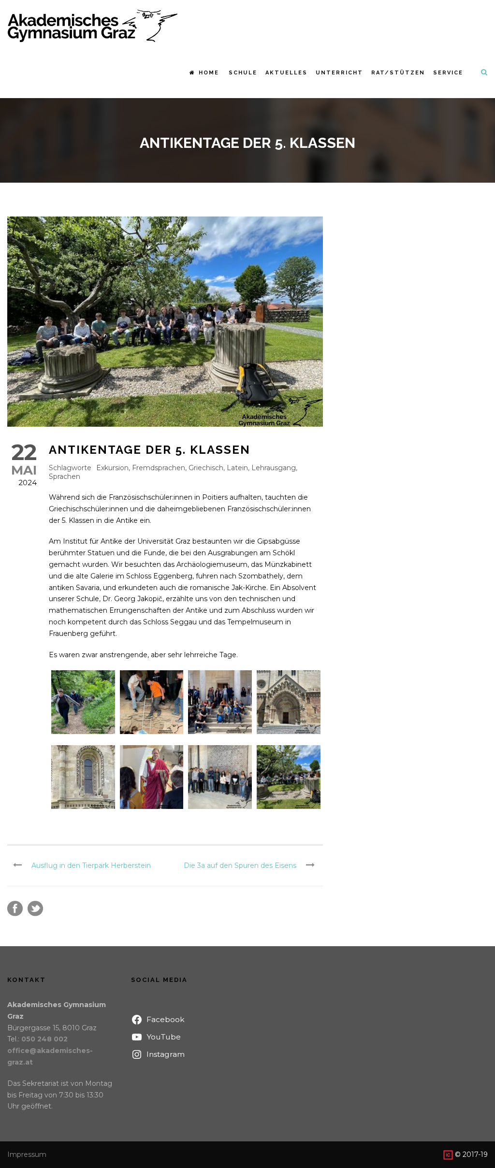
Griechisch (206, 467)
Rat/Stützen (398, 73)
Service (448, 73)
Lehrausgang (273, 467)
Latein (237, 467)
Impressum (26, 1154)
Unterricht (339, 73)
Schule (243, 73)
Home (209, 73)
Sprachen (64, 476)
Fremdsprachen (158, 467)
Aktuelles (286, 73)
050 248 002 (44, 1039)
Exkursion (112, 467)
